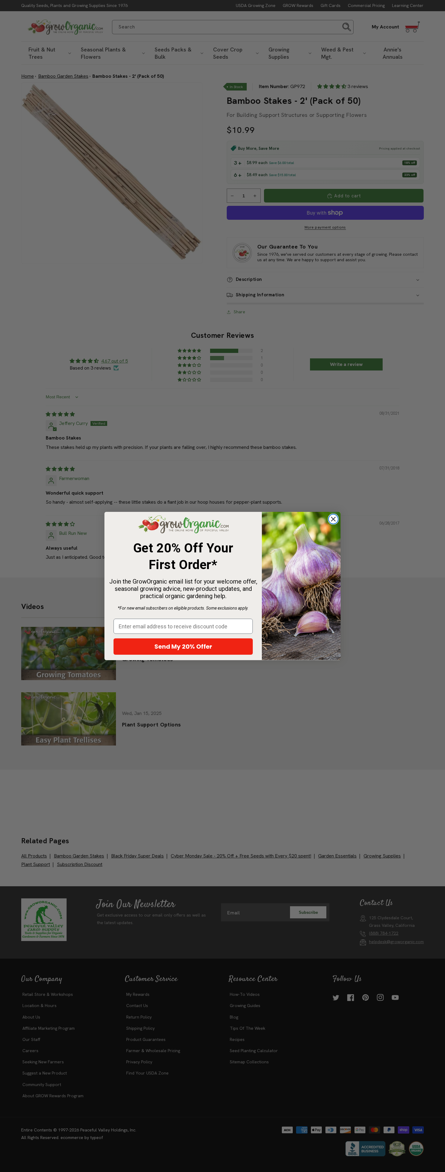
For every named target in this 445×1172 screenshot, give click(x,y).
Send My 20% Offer (183, 646)
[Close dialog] (333, 519)
